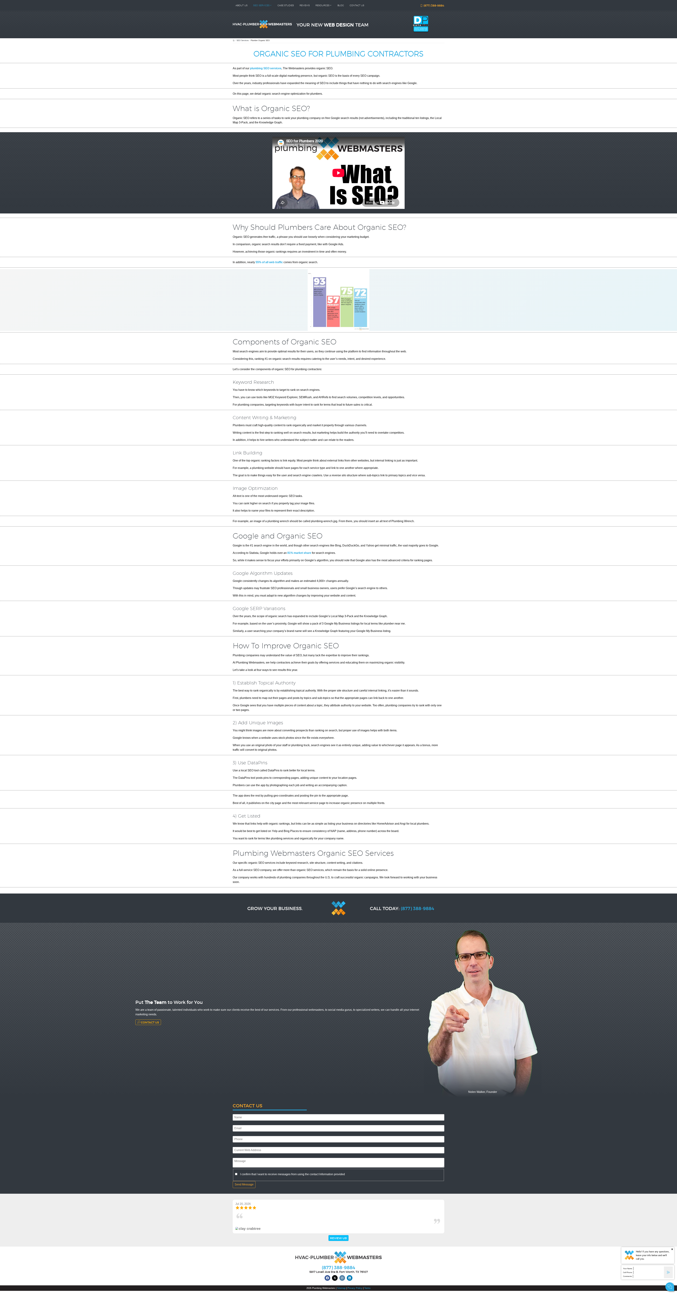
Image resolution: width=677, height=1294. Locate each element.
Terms (367, 1288)
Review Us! (338, 1238)
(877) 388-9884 (433, 5)
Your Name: (628, 1268)
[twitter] (335, 1278)
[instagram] (342, 1278)
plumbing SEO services (265, 68)
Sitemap (341, 1288)
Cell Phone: (628, 1272)
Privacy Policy (354, 1288)
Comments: (627, 1276)
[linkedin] (349, 1278)
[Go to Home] (234, 40)
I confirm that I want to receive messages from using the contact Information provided (292, 1174)
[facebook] (327, 1278)
